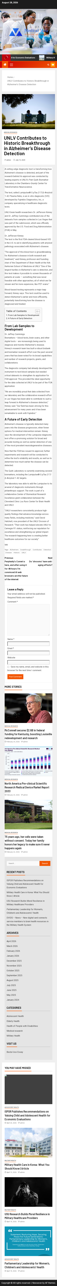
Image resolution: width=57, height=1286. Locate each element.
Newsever (37, 1283)
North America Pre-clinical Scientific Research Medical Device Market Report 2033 (27, 787)
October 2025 (13, 970)
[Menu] (11, 64)
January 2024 (13, 1000)
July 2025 (11, 985)
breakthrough (25, 550)
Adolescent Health (15, 1016)
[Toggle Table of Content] (36, 311)
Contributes (37, 550)
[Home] (5, 65)
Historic (17, 553)
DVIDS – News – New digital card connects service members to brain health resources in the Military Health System (28, 921)
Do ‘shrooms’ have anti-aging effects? (40, 561)
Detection (47, 550)
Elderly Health (13, 1021)
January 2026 (13, 956)
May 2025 (11, 995)
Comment (12, 601)
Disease (8, 553)
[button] (11, 64)
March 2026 (12, 946)
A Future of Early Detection (20, 318)
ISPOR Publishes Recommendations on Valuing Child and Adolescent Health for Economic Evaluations (25, 884)
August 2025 (12, 980)
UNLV (24, 553)
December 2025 (14, 961)
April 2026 (11, 941)
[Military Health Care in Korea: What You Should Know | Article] (28, 1142)
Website (11, 657)
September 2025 (14, 975)
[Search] (48, 64)
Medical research (10, 132)
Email (10, 648)
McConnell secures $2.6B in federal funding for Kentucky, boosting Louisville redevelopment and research (28, 734)
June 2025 (11, 990)
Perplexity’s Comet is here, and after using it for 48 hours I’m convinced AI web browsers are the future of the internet (16, 569)
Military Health (13, 1036)
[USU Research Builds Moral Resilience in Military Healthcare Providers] (28, 1192)
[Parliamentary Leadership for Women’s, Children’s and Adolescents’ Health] (28, 1241)
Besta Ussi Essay (15, 1052)
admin (8, 160)
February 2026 (13, 951)
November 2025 (14, 965)
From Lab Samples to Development (23, 315)
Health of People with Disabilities (22, 1026)
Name (10, 639)
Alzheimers (14, 550)
